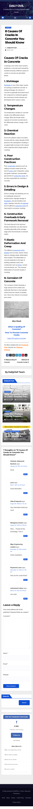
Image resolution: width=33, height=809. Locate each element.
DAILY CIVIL (16, 6)
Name (5, 653)
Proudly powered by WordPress (11, 791)
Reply (25, 474)
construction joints (19, 176)
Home (3, 797)
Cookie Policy (20, 797)
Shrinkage (7, 85)
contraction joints (20, 206)
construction (11, 166)
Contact (13, 797)
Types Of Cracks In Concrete (16, 338)
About (8, 797)
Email (5, 664)
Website (6, 674)
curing (11, 171)
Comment (6, 616)
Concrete (8, 27)
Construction (15, 431)
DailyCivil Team (12, 48)
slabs (6, 203)
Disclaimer (28, 797)
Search (6, 696)
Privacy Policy (16, 802)
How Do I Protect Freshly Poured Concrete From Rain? (15, 416)
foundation (7, 201)
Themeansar (16, 793)
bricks (20, 265)
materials (25, 203)
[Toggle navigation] (15, 17)
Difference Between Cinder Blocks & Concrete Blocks (15, 436)
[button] (27, 17)
